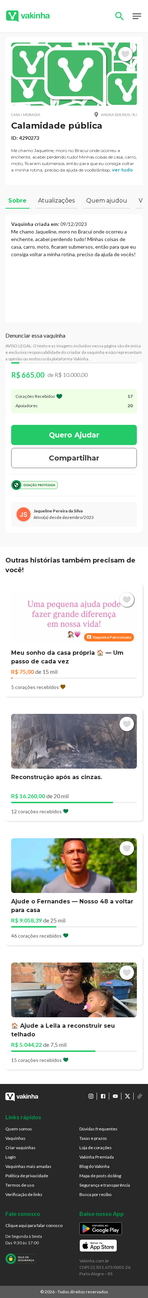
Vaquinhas (15, 1138)
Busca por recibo (95, 1194)
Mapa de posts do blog (100, 1175)
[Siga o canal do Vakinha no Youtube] (115, 1096)
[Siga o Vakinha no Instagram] (91, 1096)
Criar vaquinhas (20, 1147)
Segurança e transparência (104, 1185)
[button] (74, 74)
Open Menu (137, 16)
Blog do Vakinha (94, 1166)
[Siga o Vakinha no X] (127, 1096)
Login (10, 1157)
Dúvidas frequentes (98, 1129)
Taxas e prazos (93, 1138)
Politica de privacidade (26, 1175)
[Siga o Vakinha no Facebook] (103, 1096)
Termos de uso (19, 1185)
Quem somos (18, 1129)
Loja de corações (95, 1147)
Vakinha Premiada (96, 1157)
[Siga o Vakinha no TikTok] (140, 1096)
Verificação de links (23, 1194)
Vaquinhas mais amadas (28, 1166)
